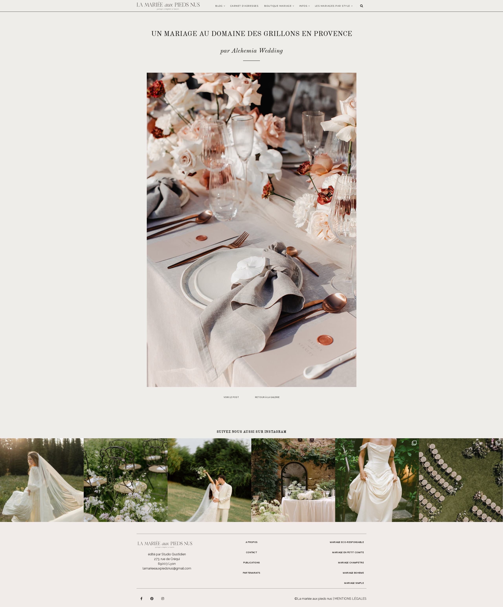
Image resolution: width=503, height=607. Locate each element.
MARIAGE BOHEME (353, 573)
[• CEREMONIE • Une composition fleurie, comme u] (125, 480)
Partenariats (251, 573)
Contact (251, 552)
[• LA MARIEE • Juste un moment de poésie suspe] (42, 480)
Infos (303, 6)
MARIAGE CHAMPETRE (351, 562)
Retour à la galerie (267, 397)
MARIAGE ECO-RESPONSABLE (347, 542)
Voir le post (231, 397)
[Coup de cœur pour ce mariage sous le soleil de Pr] (377, 480)
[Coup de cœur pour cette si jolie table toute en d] (293, 480)
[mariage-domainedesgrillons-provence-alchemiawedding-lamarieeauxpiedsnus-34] (251, 229)
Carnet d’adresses (244, 6)
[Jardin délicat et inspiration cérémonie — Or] (461, 480)
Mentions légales (350, 599)
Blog (219, 6)
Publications (251, 562)
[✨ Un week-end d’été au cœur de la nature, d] (209, 480)
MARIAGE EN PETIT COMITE (348, 552)
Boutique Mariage (278, 6)
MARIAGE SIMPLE (354, 583)
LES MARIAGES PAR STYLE (332, 6)
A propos (252, 542)
